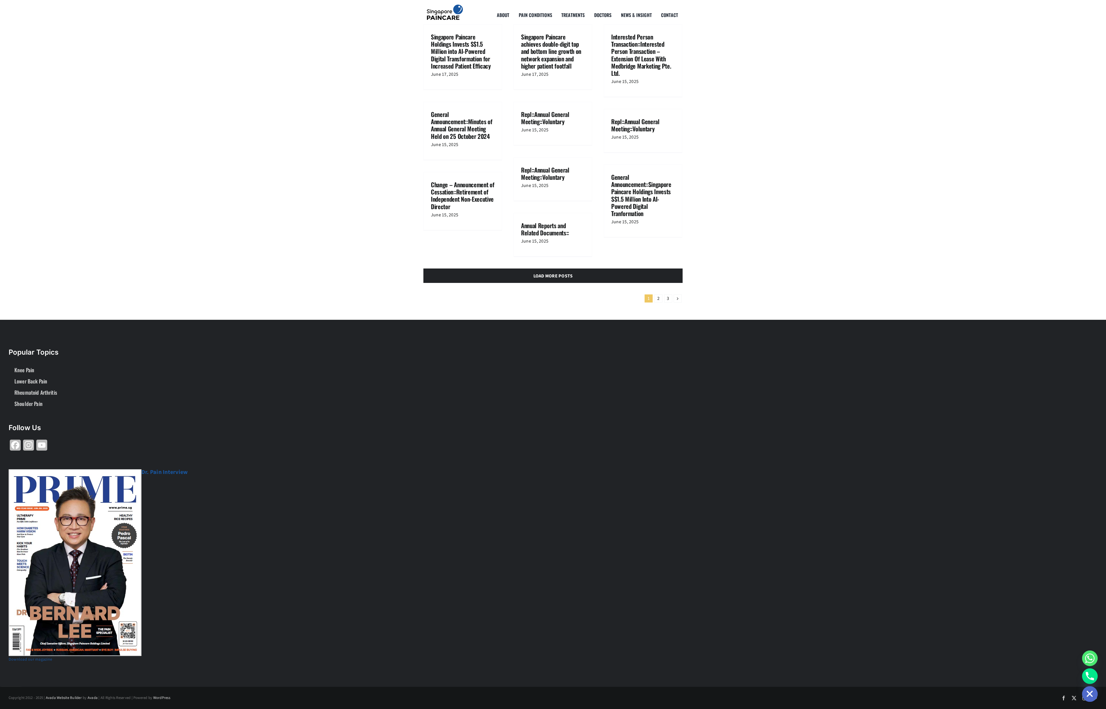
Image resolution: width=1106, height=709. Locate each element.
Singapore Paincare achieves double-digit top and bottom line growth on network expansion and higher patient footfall (551, 51)
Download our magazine (30, 659)
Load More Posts (553, 276)
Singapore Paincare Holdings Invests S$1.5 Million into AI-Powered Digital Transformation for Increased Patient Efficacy (461, 51)
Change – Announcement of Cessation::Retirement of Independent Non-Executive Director (462, 195)
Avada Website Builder (64, 697)
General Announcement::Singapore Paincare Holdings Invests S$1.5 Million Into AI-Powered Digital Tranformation (641, 195)
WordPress (161, 697)
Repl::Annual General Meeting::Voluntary (545, 118)
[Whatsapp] (1090, 658)
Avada (93, 697)
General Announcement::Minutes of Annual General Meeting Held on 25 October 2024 (461, 125)
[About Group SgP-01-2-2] (445, 7)
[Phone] (1090, 676)
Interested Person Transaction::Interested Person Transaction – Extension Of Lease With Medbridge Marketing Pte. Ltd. (641, 54)
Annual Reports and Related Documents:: (545, 229)
